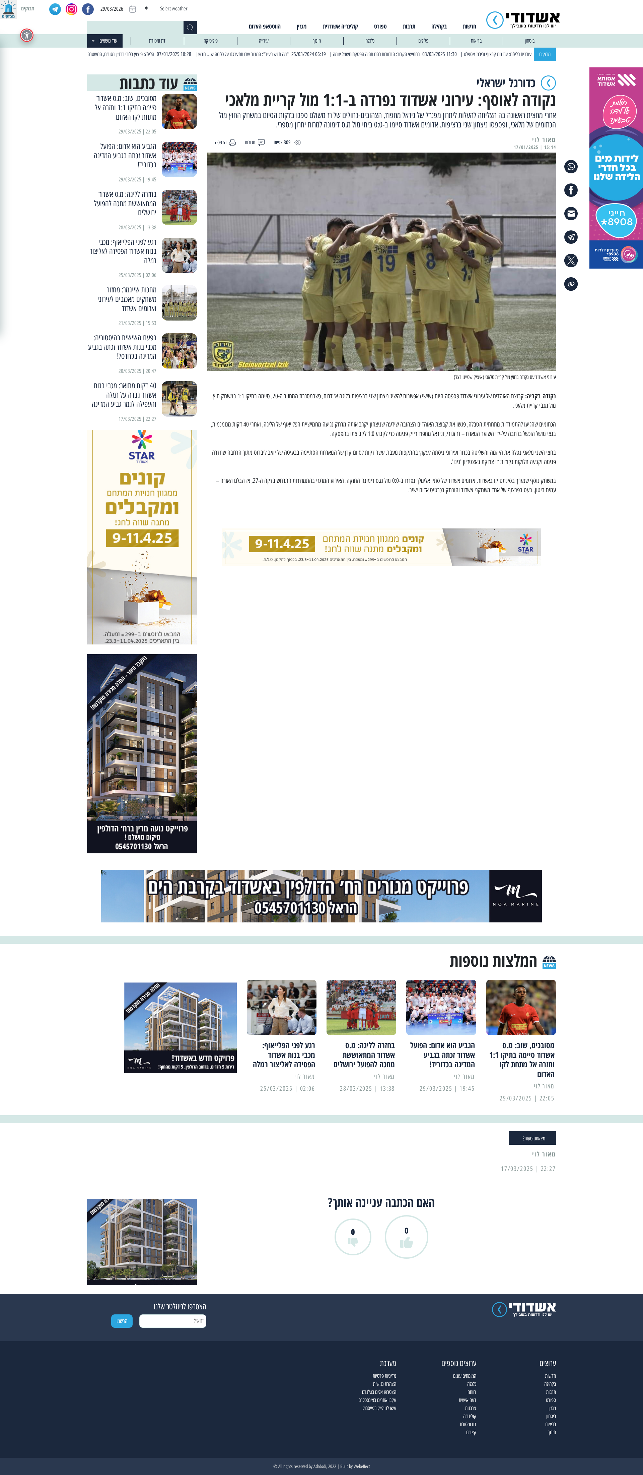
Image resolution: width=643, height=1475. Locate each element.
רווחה (472, 1392)
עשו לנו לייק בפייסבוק (379, 1408)
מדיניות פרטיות (384, 1376)
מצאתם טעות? (534, 1138)
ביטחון (529, 41)
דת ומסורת (157, 41)
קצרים (471, 1432)
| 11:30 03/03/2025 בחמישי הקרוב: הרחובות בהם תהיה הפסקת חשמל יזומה (440, 54)
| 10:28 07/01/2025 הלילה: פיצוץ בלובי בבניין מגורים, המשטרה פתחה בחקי (175, 54)
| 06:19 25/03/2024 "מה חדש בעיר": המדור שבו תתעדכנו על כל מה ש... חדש (307, 54)
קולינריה (469, 1416)
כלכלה (369, 41)
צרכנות (470, 1408)
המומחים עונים (464, 1376)
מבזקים (545, 54)
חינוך (317, 41)
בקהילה (439, 26)
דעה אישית (467, 1400)
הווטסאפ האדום (265, 26)
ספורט (380, 26)
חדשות (469, 26)
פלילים (423, 41)
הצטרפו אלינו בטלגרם (379, 1392)
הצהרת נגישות (384, 1384)
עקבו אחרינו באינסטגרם (377, 1400)
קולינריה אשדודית (340, 26)
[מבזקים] (8, 8)
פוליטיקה (211, 41)
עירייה (264, 41)
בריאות (476, 41)
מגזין (302, 26)
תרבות (409, 26)
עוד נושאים (108, 41)
